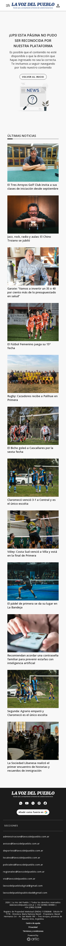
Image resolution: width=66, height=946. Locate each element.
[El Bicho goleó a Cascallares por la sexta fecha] (33, 426)
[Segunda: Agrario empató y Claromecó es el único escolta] (33, 689)
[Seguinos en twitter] (33, 804)
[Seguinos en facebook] (45, 804)
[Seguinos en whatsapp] (20, 804)
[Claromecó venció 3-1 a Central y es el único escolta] (33, 478)
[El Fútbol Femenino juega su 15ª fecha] (33, 322)
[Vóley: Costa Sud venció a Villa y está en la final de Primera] (33, 529)
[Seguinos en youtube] (27, 804)
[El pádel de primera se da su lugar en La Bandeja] (33, 581)
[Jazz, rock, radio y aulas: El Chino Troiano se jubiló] (33, 214)
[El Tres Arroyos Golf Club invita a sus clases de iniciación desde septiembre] (33, 163)
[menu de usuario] (58, 5)
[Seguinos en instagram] (39, 804)
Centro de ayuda (33, 923)
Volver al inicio (33, 76)
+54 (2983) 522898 (33, 907)
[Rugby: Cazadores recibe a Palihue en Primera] (33, 374)
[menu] (8, 6)
